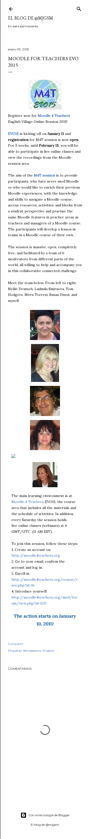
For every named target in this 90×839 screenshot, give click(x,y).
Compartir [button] (16, 644)
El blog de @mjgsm (30, 18)
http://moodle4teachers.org (36, 555)
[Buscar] (79, 8)
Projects (48, 650)
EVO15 (13, 133)
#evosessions (32, 650)
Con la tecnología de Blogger (49, 815)
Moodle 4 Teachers (28, 501)
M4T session (44, 175)
